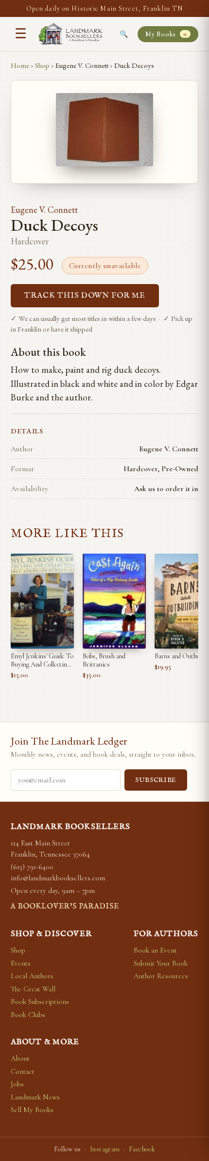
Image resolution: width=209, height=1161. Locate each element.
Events (21, 963)
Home (20, 65)
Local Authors (32, 975)
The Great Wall (33, 989)
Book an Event (155, 950)
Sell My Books (32, 1109)
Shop (42, 65)
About (20, 1058)
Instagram (105, 1149)
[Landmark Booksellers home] (70, 34)
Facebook (142, 1149)
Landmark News (35, 1097)
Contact (23, 1071)
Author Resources (161, 975)
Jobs (17, 1084)
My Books (166, 34)
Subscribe (155, 780)
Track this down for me (84, 296)
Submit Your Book (161, 963)
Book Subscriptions (40, 1001)
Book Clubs (28, 1014)
